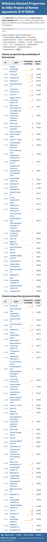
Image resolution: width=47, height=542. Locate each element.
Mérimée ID (14, 184)
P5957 (6, 221)
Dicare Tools (9, 535)
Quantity (21, 42)
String (29, 42)
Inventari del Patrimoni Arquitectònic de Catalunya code (15, 170)
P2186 (6, 107)
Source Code (28, 535)
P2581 (6, 275)
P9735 (6, 199)
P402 (6, 287)
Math (21, 40)
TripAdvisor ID (15, 261)
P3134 (6, 261)
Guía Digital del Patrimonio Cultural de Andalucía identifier (15, 115)
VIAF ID (12, 95)
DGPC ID (13, 239)
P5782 (6, 243)
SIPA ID (12, 253)
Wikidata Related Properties (23, 3)
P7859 (6, 188)
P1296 (6, 280)
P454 (6, 90)
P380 (6, 184)
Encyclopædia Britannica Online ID (15, 145)
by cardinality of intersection (26, 29)
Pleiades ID (14, 81)
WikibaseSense (9, 49)
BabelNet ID (14, 275)
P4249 (6, 193)
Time (5, 44)
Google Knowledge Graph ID (14, 69)
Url (11, 44)
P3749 (6, 265)
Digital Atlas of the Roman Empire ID (15, 100)
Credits (18, 535)
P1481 (6, 74)
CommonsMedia (10, 37)
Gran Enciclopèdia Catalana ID (14, 280)
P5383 (6, 180)
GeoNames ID (15, 291)
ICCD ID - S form (16, 140)
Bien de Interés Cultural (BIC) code (15, 134)
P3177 (6, 209)
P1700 (6, 253)
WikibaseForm (20, 44)
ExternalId (22, 37)
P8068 (6, 85)
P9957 (6, 257)
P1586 (6, 233)
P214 (6, 95)
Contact (38, 535)
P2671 (6, 69)
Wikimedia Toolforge (8, 538)
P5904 (6, 154)
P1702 (6, 239)
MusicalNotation (10, 42)
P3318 (6, 116)
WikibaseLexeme (10, 47)
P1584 (6, 81)
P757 (6, 248)
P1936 (6, 100)
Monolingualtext (31, 40)
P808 (6, 134)
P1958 (6, 162)
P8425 (6, 123)
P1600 (6, 171)
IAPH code (14, 123)
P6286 (6, 140)
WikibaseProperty (24, 47)
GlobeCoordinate (10, 40)
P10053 (20, 20)
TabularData (39, 42)
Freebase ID (14, 78)
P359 (6, 271)
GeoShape (32, 37)
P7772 (6, 128)
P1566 (6, 291)
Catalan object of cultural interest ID (15, 233)
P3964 (6, 204)
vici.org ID (13, 74)
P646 (6, 78)
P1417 (6, 145)
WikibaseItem (33, 44)
